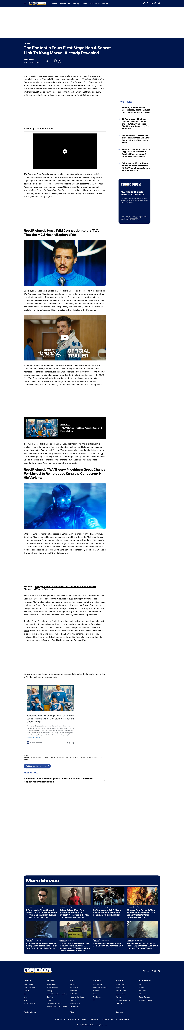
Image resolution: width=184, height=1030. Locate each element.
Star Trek (142, 994)
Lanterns (73, 1000)
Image (26, 997)
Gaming (76, 4)
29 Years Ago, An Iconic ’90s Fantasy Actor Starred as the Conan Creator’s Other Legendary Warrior (141, 914)
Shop (72, 1012)
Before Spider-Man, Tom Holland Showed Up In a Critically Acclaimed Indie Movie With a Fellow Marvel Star (75, 914)
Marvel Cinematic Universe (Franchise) (51, 757)
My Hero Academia (123, 1000)
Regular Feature (76, 757)
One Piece (120, 1003)
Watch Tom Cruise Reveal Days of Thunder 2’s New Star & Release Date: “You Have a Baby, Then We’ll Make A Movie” (75, 947)
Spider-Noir (74, 991)
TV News (73, 984)
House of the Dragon (77, 997)
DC (25, 994)
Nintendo (96, 991)
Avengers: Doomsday (30, 757)
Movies (63, 4)
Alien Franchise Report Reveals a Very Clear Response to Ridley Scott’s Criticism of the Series (41, 946)
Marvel (26, 991)
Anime (84, 4)
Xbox (95, 994)
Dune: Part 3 (51, 1000)
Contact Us (60, 1019)
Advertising (73, 1019)
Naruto (118, 997)
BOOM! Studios (29, 1003)
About (84, 1019)
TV (69, 4)
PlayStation (97, 997)
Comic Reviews (29, 987)
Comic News (28, 984)
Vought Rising (75, 1003)
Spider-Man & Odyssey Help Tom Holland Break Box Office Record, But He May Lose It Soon (136, 139)
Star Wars (142, 991)
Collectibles (94, 4)
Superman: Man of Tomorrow (57, 1006)
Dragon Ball (120, 987)
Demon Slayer (121, 991)
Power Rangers (144, 997)
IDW (25, 1000)
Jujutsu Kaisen (121, 994)
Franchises (145, 980)
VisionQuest (74, 1006)
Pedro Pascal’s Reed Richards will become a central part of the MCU (63, 183)
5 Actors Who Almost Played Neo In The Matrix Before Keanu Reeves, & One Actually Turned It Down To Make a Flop (41, 914)
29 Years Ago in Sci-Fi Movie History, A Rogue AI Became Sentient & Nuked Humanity (107, 912)
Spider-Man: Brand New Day (57, 994)
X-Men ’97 (73, 994)
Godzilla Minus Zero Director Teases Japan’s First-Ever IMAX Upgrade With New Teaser (142, 946)
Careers (94, 1019)
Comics (54, 4)
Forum (105, 4)
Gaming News (98, 984)
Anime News (120, 984)
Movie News (51, 984)
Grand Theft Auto (145, 1000)
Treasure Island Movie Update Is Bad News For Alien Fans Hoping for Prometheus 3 (58, 780)
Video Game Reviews (100, 987)
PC (94, 1000)
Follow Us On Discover (36, 766)
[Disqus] (65, 813)
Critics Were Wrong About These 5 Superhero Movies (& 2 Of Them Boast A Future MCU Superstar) (136, 167)
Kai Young (30, 59)
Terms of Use (134, 218)
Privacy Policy (135, 219)
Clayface (50, 997)
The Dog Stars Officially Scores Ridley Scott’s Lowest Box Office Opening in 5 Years (136, 110)
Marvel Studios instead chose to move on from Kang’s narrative (62, 601)
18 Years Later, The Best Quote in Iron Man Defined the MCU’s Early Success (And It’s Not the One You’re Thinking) (135, 124)
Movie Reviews (52, 987)
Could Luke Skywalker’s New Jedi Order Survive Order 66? (108, 944)
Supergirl (50, 991)
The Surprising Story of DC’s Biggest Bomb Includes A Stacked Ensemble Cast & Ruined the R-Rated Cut (136, 153)
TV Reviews (74, 987)
